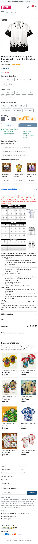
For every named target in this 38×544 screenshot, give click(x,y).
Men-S (5, 106)
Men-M (14, 106)
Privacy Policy (5, 480)
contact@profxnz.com (9, 516)
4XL (3, 84)
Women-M (17, 110)
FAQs (21, 469)
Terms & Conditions (7, 476)
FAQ (2, 319)
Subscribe (32, 493)
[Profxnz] (6, 7)
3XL (30, 79)
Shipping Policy (5, 483)
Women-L (28, 110)
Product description (9, 189)
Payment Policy (5, 469)
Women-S (6, 110)
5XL (10, 84)
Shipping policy (7, 314)
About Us (22, 473)
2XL (24, 79)
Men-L (22, 106)
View (7, 180)
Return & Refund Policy (8, 473)
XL (18, 79)
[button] (3, 12)
